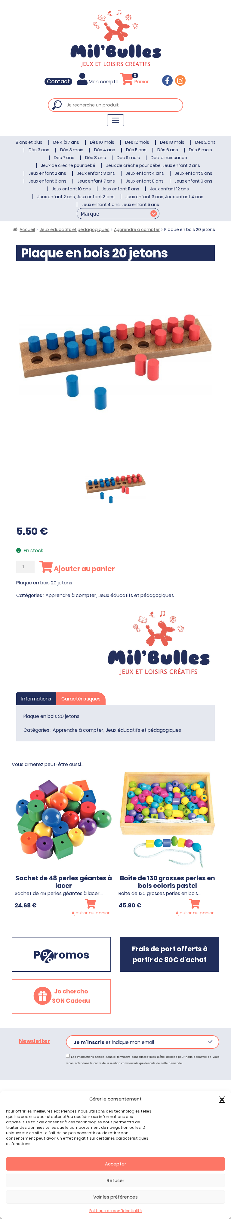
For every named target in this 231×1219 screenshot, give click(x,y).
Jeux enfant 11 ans (120, 189)
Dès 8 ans (95, 158)
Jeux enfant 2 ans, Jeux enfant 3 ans (76, 197)
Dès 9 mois (128, 158)
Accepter (115, 1164)
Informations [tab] (36, 698)
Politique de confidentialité (115, 1210)
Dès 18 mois (172, 142)
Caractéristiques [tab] (80, 698)
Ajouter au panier (84, 569)
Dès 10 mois (102, 142)
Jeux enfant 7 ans (96, 181)
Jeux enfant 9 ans (193, 181)
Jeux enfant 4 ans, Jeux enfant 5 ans (120, 205)
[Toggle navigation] (115, 120)
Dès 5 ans (136, 150)
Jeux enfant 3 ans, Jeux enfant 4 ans (164, 197)
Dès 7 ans (64, 158)
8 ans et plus (29, 142)
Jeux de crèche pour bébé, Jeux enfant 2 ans (153, 165)
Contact (58, 81)
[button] (222, 1099)
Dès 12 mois (137, 142)
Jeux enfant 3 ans (96, 173)
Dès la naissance (169, 158)
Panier (141, 81)
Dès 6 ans (167, 150)
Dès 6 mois (200, 150)
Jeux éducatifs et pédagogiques (74, 229)
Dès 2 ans (205, 142)
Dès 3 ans (39, 150)
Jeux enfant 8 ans (145, 181)
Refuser (115, 1180)
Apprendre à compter (137, 229)
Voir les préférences (115, 1197)
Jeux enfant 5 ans (193, 173)
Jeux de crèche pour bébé (68, 165)
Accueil (27, 229)
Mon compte (104, 81)
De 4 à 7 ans (66, 142)
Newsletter (34, 1041)
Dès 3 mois (71, 150)
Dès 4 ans (104, 150)
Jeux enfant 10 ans (71, 189)
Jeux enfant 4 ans (145, 173)
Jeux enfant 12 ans (169, 189)
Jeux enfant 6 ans (47, 181)
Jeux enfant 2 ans (47, 173)
